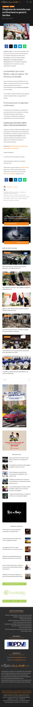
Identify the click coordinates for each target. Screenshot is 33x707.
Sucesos (12, 6)
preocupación (7, 198)
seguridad (25, 198)
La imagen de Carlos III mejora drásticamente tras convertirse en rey (12, 548)
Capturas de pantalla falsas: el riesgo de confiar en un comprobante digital (19, 495)
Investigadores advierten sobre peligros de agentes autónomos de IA (16, 288)
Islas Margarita (7, 196)
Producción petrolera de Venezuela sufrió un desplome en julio (11, 539)
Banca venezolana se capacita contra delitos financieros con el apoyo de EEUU (14, 267)
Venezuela (11, 200)
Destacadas (5, 6)
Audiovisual (4, 691)
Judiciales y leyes (17, 692)
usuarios (6, 200)
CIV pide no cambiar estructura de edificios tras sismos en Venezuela (15, 372)
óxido (28, 196)
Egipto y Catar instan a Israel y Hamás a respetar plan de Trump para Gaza (15, 309)
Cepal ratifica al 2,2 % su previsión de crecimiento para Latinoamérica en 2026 (15, 351)
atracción (12, 195)
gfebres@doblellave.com (19, 657)
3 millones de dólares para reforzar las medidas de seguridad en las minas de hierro (15, 193)
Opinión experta (27, 692)
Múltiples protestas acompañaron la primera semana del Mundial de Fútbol (12, 575)
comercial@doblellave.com (18, 660)
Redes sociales (14, 198)
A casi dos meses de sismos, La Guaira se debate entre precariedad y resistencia (15, 330)
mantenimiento (15, 196)
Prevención (15, 694)
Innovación (9, 692)
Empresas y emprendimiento (15, 691)
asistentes (6, 195)
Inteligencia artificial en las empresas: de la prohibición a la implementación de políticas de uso (19, 481)
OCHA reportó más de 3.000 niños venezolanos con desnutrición (11, 530)
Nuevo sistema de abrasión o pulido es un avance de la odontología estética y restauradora (12, 567)
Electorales (26, 694)
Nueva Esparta (23, 196)
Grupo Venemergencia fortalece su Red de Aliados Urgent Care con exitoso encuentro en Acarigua (19, 488)
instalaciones (23, 195)
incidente (17, 195)
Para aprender (7, 694)
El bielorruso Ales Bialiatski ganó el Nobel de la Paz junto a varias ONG (11, 557)
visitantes (17, 200)
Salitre (20, 198)
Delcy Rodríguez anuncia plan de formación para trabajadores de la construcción (18, 474)
